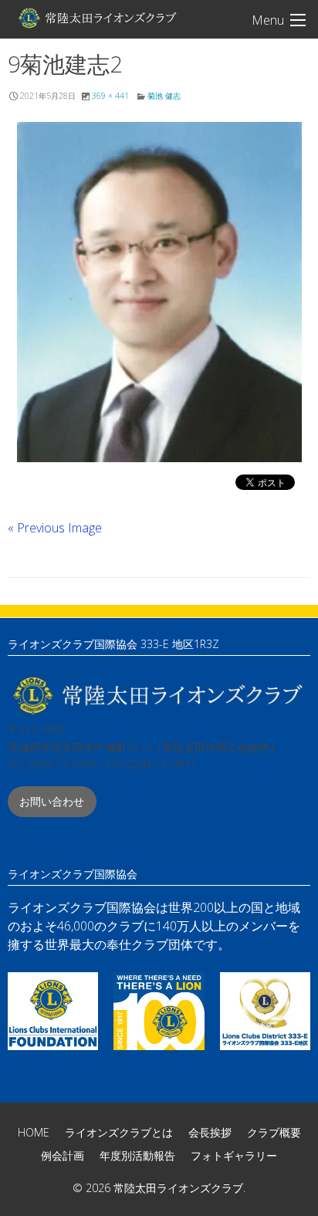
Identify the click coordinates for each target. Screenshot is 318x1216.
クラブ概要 (274, 1132)
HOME (33, 1132)
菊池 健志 (164, 95)
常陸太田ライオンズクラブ (96, 17)
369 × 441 (110, 95)
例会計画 (62, 1155)
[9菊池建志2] (159, 292)
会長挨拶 (210, 1132)
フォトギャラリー (234, 1155)
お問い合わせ (51, 801)
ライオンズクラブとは (119, 1132)
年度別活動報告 (137, 1155)
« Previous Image (55, 527)
